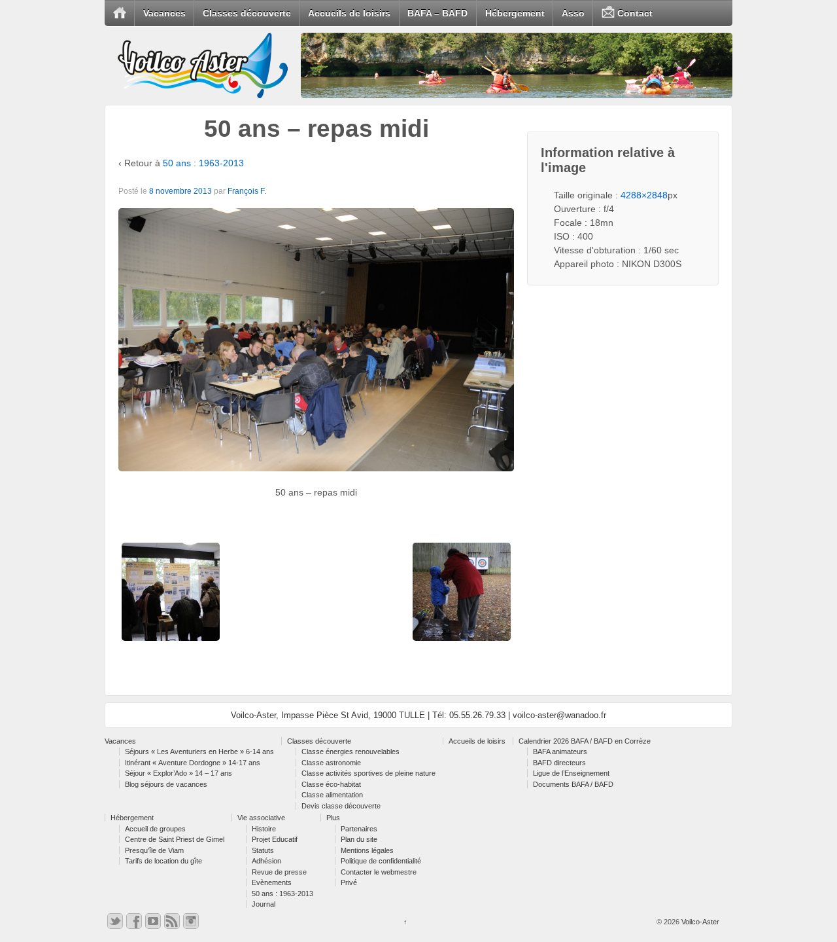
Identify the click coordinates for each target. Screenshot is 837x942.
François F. (247, 191)
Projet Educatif (275, 839)
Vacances (164, 13)
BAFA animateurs (560, 751)
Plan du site (359, 839)
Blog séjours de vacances (166, 784)
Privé (349, 882)
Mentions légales (367, 850)
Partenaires (359, 829)
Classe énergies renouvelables (350, 751)
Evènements (272, 882)
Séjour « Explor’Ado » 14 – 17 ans (178, 773)
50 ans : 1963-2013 (203, 163)
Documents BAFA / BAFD (573, 784)
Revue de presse (279, 872)
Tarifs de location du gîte (163, 861)
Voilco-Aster (699, 922)
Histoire (264, 829)
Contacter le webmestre (379, 872)
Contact (634, 13)
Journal (263, 904)
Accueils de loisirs (349, 13)
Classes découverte (247, 13)
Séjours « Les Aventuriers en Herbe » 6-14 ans (199, 751)
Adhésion (266, 861)
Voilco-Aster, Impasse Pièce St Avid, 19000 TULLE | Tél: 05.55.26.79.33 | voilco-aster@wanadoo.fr (418, 715)
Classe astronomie (331, 763)
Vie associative (261, 818)
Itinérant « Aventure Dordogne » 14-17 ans (192, 763)
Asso (573, 13)
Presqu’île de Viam (154, 850)
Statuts (263, 850)
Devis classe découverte (341, 806)
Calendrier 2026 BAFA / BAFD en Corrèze (585, 741)
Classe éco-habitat (331, 784)
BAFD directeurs (559, 763)
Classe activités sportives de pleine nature (368, 773)
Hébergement (515, 13)
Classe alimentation (332, 795)
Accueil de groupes (155, 829)
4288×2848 (644, 195)
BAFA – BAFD (437, 13)
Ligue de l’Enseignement (571, 773)
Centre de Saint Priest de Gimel (174, 839)
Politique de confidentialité (381, 861)
